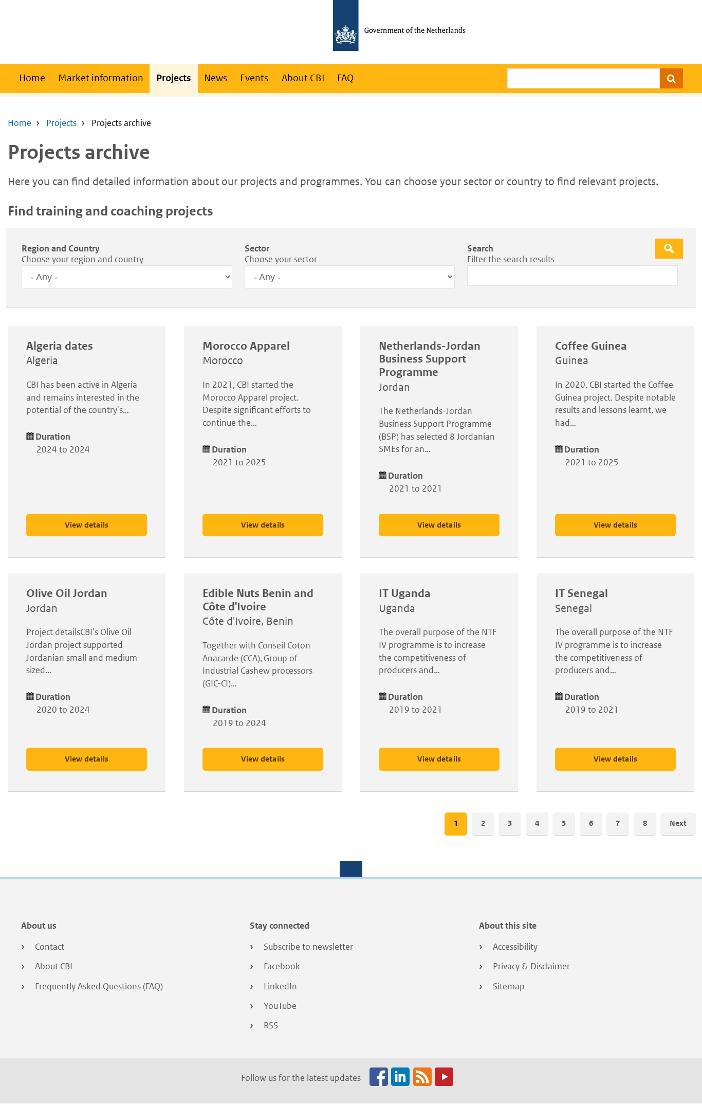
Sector (257, 248)
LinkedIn (280, 986)
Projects (173, 78)
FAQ (345, 78)
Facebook (282, 966)
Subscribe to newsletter (308, 946)
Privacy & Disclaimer (531, 966)
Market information (100, 78)
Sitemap (509, 986)
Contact (49, 946)
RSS (271, 1025)
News (215, 78)
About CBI (303, 78)
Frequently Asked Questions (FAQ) (99, 986)
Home (32, 78)
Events (254, 78)
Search (480, 248)
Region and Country (61, 248)
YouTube (280, 1005)
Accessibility (515, 946)
